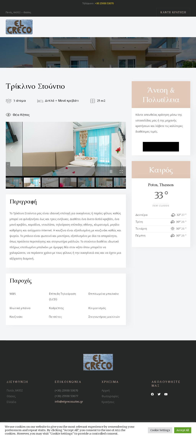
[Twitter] (159, 394)
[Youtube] (166, 394)
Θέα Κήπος (21, 115)
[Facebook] (152, 394)
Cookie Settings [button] (160, 430)
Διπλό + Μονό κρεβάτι (62, 100)
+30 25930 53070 (104, 3)
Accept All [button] (182, 430)
